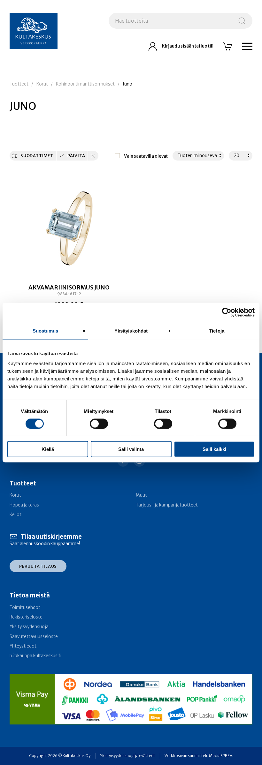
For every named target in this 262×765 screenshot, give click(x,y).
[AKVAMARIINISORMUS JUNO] (69, 227)
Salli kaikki (214, 449)
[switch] (99, 423)
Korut (42, 84)
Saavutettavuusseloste (34, 636)
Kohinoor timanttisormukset (85, 84)
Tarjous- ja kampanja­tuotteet (167, 505)
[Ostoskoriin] (228, 46)
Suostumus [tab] (45, 330)
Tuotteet (19, 84)
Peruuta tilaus (38, 566)
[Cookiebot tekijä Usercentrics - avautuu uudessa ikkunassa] (227, 312)
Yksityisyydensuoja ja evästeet (127, 756)
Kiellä (48, 449)
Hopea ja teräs (24, 505)
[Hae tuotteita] (242, 21)
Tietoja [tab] (216, 330)
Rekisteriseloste (26, 617)
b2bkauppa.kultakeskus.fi (35, 655)
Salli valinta (131, 449)
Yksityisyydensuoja (29, 626)
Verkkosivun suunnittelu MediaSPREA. (199, 756)
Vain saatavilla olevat (146, 156)
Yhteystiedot (23, 646)
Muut (141, 495)
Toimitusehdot (25, 607)
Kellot (15, 514)
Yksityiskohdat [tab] (131, 330)
